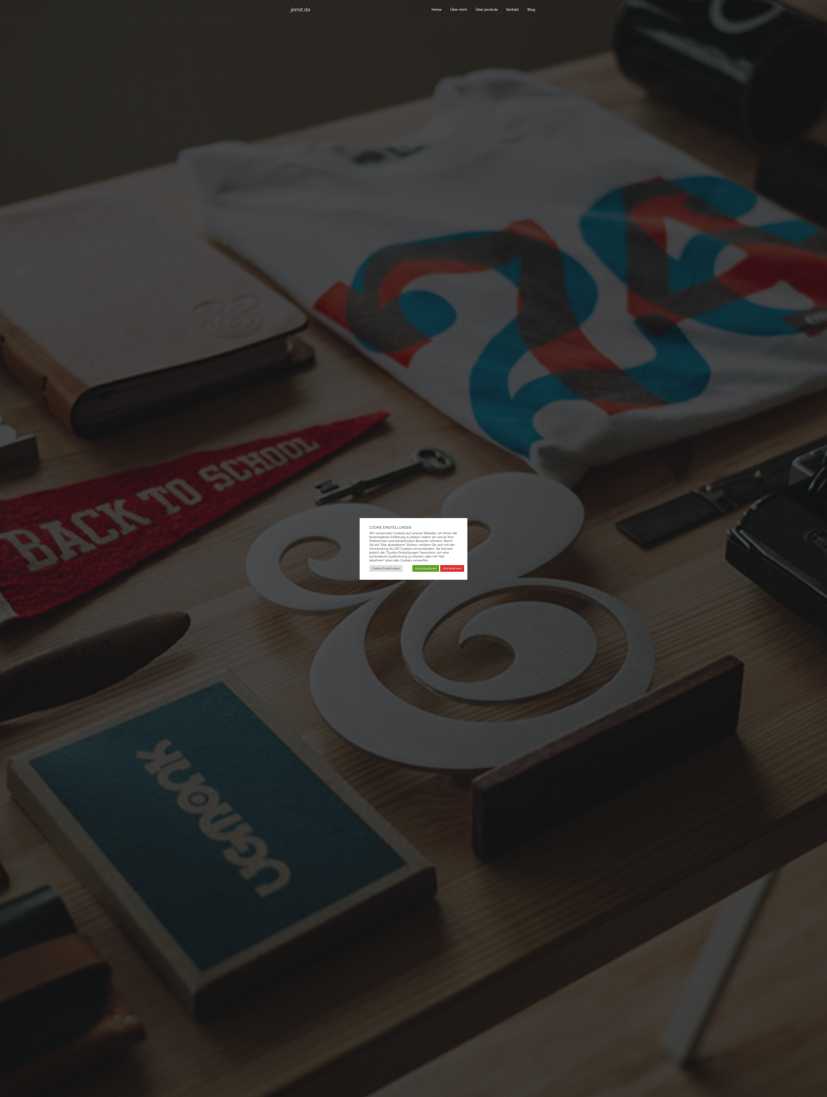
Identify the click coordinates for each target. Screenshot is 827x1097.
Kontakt (512, 10)
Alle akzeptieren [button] (426, 568)
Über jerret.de (487, 10)
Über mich (458, 10)
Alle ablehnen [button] (452, 568)
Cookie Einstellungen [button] (386, 568)
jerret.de (300, 9)
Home (436, 10)
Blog (531, 10)
